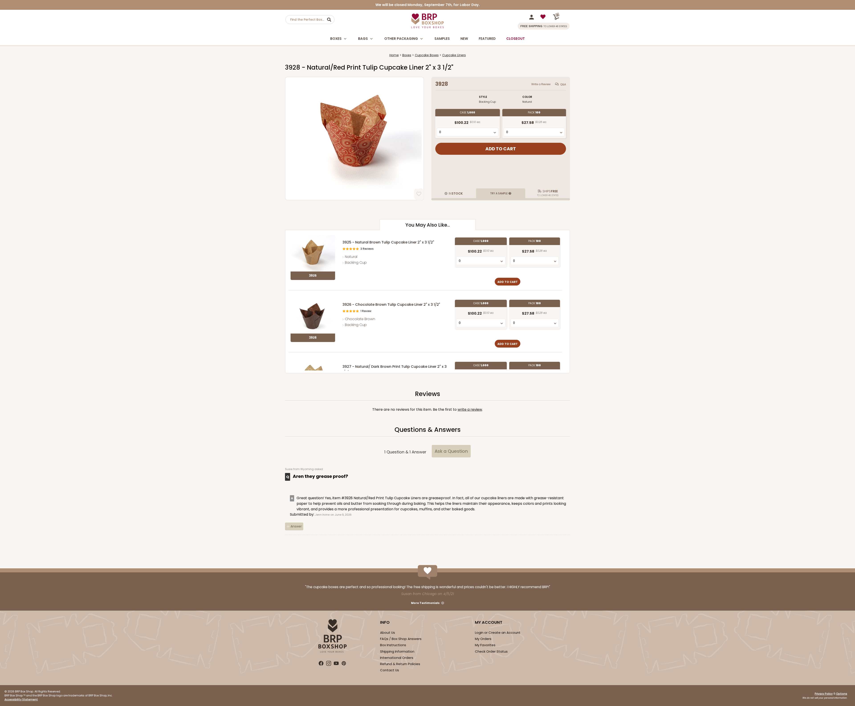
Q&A (563, 84)
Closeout (515, 38)
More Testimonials (425, 603)
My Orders (483, 638)
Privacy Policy (824, 694)
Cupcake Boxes (427, 55)
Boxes (336, 38)
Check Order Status (491, 651)
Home (394, 55)
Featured (487, 38)
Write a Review (541, 84)
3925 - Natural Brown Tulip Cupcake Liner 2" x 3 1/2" (388, 242)
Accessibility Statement (21, 699)
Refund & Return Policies (400, 664)
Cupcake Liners (454, 55)
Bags (363, 38)
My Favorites (485, 645)
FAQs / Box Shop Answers (400, 638)
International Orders (396, 657)
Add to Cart (507, 282)
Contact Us (389, 670)
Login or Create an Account (498, 632)
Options (841, 694)
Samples (442, 38)
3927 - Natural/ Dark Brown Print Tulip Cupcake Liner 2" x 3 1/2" (394, 369)
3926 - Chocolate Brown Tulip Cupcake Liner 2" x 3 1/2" (391, 304)
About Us (387, 632)
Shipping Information (397, 651)
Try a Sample (499, 193)
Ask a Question (451, 451)
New (464, 38)
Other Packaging (401, 38)
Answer (296, 526)
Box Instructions (393, 645)
